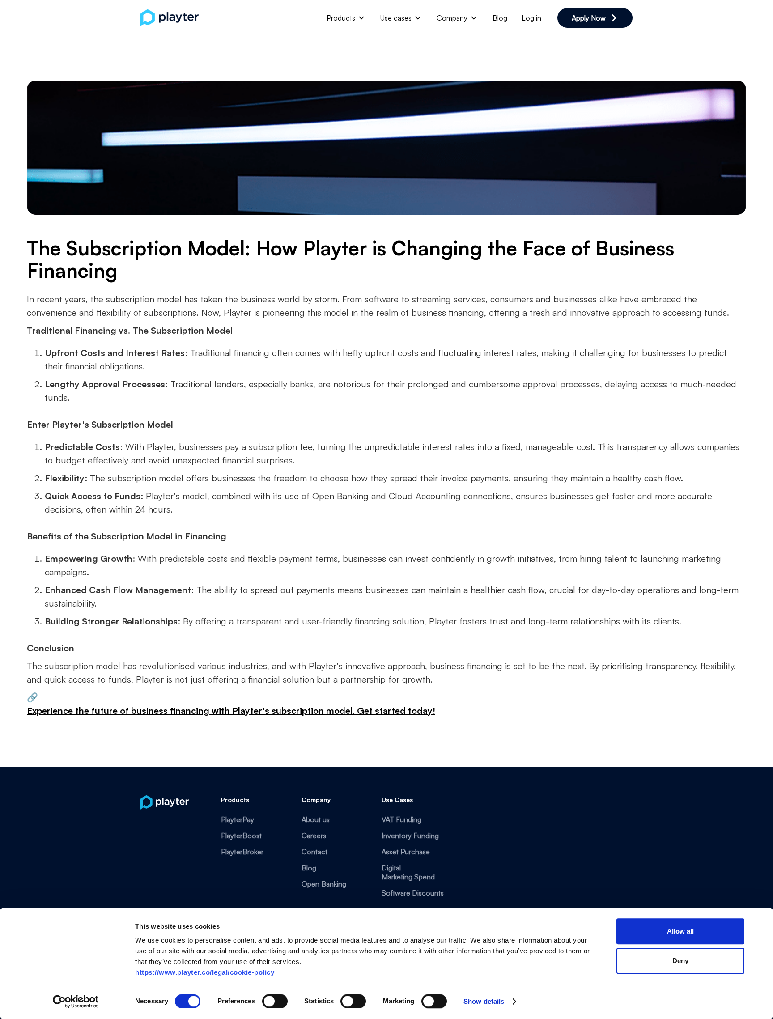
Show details (483, 1001)
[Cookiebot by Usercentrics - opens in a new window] (76, 1001)
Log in (531, 17)
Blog (500, 17)
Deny (680, 960)
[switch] (275, 1001)
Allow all (680, 931)
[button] (346, 18)
